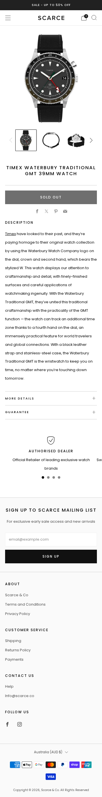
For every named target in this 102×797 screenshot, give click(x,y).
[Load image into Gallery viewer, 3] (76, 140)
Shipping (13, 640)
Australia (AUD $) (48, 752)
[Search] (94, 17)
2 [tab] (48, 478)
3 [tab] (54, 478)
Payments (14, 659)
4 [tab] (59, 478)
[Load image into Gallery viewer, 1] (26, 140)
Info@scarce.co (19, 695)
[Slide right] (90, 140)
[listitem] (51, 5)
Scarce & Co (16, 595)
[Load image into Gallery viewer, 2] (51, 140)
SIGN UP (51, 556)
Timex (10, 233)
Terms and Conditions (25, 604)
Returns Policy (18, 650)
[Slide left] (11, 140)
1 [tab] (43, 478)
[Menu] (8, 18)
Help (9, 686)
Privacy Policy (17, 613)
